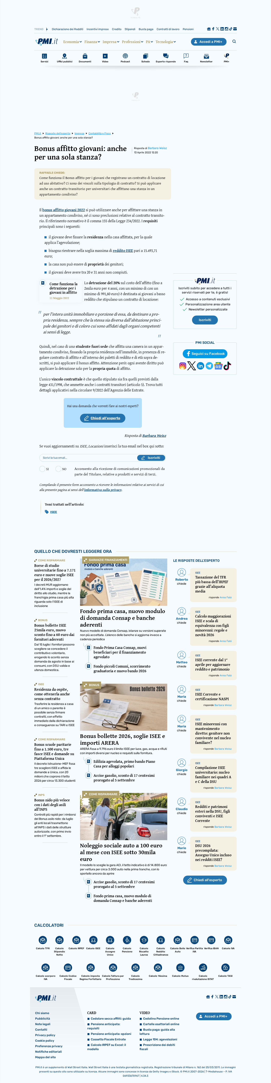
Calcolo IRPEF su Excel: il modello (106, 1047)
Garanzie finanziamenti (108, 560)
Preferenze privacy (48, 1046)
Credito (116, 29)
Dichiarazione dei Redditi (67, 29)
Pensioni (188, 29)
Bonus (94, 685)
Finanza (90, 42)
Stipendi (130, 29)
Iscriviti (205, 320)
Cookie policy (44, 1040)
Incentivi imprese (98, 29)
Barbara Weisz (157, 148)
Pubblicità (42, 1018)
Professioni (131, 42)
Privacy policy (45, 1035)
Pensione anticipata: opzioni (111, 1034)
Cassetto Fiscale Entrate (108, 1039)
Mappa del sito (45, 1057)
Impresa (109, 42)
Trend (38, 29)
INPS (41, 795)
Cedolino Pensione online (161, 1018)
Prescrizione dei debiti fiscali (157, 1047)
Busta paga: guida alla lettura (157, 1032)
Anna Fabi (226, 597)
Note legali (42, 1024)
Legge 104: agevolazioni (160, 1039)
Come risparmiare (103, 794)
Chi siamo (42, 1013)
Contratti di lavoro (168, 29)
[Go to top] (232, 1069)
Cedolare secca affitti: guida (111, 1018)
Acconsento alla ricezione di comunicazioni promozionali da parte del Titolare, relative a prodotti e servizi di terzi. (120, 471)
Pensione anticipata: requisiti (103, 1026)
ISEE (53, 512)
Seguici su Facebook (208, 354)
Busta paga (146, 29)
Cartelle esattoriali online (161, 1024)
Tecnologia (164, 42)
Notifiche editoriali (48, 1052)
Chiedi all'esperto (105, 418)
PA (148, 42)
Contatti (41, 1029)
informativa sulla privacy (103, 489)
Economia (71, 42)
